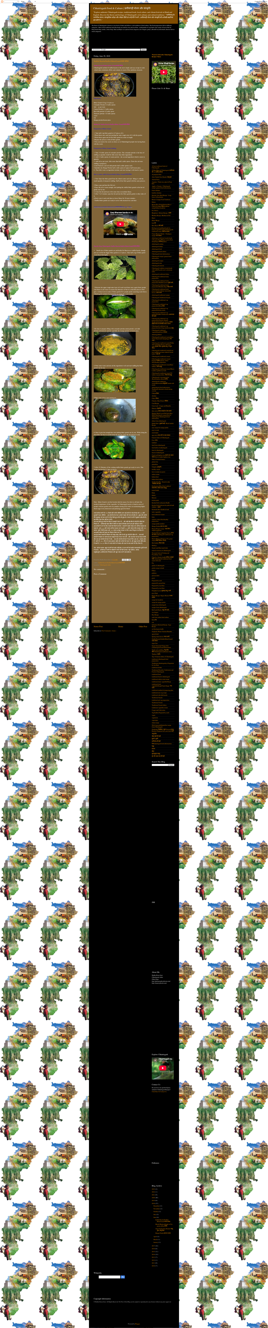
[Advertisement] (130, 40)
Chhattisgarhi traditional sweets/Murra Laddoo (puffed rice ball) (163, 370)
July (154, 1214)
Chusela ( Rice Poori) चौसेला (160, 401)
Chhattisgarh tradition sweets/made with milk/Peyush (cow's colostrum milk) (162, 269)
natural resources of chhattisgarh (161, 550)
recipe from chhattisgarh (159, 605)
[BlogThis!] (125, 560)
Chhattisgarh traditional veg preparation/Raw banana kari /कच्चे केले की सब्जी (163, 314)
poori (153, 578)
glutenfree (155, 464)
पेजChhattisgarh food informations (162, 744)
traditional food (156, 674)
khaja (153, 493)
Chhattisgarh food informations (161, 254)
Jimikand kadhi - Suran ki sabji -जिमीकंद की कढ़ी (161, 482)
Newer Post (98, 626)
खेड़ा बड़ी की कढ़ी (156, 736)
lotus (153, 517)
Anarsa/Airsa (155, 179)
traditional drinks (157, 667)
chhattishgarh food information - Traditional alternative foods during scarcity (162, 389)
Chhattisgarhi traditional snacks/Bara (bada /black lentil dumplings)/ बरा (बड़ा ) (162, 338)
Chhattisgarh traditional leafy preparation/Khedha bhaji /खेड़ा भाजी (162, 286)
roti (153, 622)
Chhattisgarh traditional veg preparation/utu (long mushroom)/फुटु (163, 327)
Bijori (153, 218)
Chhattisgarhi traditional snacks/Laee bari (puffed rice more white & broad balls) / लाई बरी (162, 352)
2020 (153, 1198)
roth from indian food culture (160, 617)
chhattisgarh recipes (157, 261)
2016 (153, 1249)
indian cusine (155, 474)
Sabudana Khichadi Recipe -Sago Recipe (161, 625)
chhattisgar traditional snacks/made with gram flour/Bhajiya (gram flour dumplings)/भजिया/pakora (162, 239)
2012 (153, 1260)
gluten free (155, 462)
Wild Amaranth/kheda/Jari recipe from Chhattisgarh (161, 726)
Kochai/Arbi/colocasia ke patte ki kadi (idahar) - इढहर (163, 506)
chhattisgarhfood (157, 334)
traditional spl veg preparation (160, 700)
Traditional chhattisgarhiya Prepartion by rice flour (163, 664)
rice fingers (155, 612)
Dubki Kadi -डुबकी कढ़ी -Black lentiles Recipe (163, 424)
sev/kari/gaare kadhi (158, 629)
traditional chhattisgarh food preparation (160, 660)
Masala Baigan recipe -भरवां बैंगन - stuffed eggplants (161, 529)
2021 (153, 1195)
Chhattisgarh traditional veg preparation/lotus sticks (160, 309)
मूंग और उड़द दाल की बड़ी (158, 756)
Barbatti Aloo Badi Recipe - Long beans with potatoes (161, 196)
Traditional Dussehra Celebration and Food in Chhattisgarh (162, 671)
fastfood (154, 443)
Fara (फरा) (155, 440)
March (155, 1239)
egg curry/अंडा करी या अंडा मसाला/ (161, 435)
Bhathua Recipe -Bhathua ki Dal (161, 215)
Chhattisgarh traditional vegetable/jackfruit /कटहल (159, 331)
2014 (153, 1254)
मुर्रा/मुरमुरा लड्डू (156, 753)
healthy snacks (156, 469)
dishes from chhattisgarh (159, 421)
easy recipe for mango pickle (160, 428)
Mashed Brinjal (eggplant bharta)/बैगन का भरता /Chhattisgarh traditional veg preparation (163, 534)
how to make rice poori (158, 472)
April (155, 1236)
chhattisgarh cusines (157, 244)
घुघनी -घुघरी (155, 738)
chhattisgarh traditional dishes (160, 274)
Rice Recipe (155, 615)
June (154, 1217)
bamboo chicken (156, 193)
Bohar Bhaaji (155, 220)
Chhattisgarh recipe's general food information (161, 257)
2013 (153, 1257)
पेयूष (153, 746)
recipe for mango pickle (159, 602)
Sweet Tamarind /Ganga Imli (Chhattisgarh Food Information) (161, 646)
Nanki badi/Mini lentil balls (160, 548)
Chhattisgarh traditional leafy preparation (160, 277)
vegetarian (155, 718)
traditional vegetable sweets (160, 708)
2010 (153, 1266)
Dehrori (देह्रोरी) (156, 408)
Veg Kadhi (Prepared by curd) (160, 713)
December (156, 1206)
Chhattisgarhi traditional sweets (161, 356)
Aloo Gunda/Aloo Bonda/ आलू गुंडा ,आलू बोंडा (164, 1229)
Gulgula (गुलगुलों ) (157, 467)
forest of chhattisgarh (158, 453)
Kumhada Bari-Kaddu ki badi (160, 509)
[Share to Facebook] (130, 560)
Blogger (137, 1324)
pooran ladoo (155, 575)
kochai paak (155, 500)
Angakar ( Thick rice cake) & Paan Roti (162, 183)
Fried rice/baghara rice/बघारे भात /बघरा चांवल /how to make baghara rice (162, 456)
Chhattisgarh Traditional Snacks (161, 297)
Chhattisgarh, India (105, 565)
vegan (153, 715)
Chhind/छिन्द (155, 393)
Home (120, 626)
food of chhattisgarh (157, 450)
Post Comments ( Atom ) (109, 631)
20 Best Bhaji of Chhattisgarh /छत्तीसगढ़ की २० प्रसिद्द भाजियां (163, 171)
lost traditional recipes (158, 514)
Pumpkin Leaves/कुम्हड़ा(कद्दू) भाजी (161, 591)
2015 (153, 1252)
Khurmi (154, 498)
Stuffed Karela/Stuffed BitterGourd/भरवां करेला (111, 61)
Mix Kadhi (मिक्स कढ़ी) (158, 543)
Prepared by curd (157, 580)
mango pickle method (158, 524)
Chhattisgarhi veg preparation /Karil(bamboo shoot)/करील (160, 378)
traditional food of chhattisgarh (161, 677)
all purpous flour (156, 174)
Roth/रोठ (154, 620)
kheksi (154, 495)
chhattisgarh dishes (157, 246)
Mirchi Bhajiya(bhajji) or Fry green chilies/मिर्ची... (164, 1225)
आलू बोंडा (154, 733)
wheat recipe (155, 723)
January (155, 1242)
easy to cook (155, 430)
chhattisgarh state (157, 263)
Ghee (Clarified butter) (158, 459)
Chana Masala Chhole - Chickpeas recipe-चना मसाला (161, 234)
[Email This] (123, 560)
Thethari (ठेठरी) (156, 654)
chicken (154, 396)
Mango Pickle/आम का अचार (159, 526)
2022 (153, 1192)
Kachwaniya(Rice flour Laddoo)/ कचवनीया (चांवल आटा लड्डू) (161, 487)
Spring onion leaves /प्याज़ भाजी (160, 636)
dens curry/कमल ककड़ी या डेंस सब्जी (161, 411)
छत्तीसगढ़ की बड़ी (156, 741)
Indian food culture (157, 479)
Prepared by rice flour (158, 586)
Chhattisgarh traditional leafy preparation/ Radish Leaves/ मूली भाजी (162, 281)
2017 (153, 1246)
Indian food (155, 477)
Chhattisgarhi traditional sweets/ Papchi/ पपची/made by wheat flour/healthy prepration (161, 360)
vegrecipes (155, 720)
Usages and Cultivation (158, 710)
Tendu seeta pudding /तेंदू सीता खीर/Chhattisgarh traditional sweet (162, 650)
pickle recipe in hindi (158, 568)
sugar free (155, 643)
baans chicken (156, 190)
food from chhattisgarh (158, 445)
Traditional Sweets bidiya (159, 705)
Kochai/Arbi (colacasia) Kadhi (161, 503)
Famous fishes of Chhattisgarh (160, 438)
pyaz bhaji (155, 593)
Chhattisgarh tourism (158, 266)
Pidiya (154, 570)
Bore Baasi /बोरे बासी (157, 225)
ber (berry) (155, 210)
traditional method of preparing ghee (162, 690)
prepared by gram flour (158, 583)
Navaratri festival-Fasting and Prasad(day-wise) (160, 554)
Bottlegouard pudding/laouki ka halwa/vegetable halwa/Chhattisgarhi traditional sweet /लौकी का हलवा (162, 229)
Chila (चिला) (155, 398)
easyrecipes (155, 433)
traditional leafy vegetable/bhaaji (161, 682)
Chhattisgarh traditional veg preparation (160, 301)
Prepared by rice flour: (158, 588)
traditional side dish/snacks (159, 695)
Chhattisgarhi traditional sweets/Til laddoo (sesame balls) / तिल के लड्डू (162, 374)
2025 (153, 1189)
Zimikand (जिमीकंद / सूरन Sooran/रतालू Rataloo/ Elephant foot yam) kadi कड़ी (163, 730)
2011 (153, 1263)
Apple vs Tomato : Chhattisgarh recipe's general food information (161, 187)
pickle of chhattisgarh (158, 565)
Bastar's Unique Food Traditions (161, 199)
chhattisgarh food (157, 249)
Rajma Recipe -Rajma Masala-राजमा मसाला (162, 596)
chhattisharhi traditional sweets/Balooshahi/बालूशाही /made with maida (163, 383)
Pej (153, 563)
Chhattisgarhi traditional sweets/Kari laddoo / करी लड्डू (162, 365)
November (156, 1209)
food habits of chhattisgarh (159, 448)
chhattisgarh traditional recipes (161, 295)
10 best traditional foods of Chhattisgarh (159, 167)
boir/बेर (154, 223)
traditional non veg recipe (159, 693)
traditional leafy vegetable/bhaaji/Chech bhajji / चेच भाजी (162, 685)
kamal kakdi (155, 490)
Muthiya (154, 545)
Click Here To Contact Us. (159, 1092)
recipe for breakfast (157, 600)
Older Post (143, 626)
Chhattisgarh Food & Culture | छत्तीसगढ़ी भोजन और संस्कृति (121, 8)
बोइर (153, 751)
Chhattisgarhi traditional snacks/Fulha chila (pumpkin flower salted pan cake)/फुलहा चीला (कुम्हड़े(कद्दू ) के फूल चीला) (163, 345)
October (155, 1211)
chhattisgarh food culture (159, 251)
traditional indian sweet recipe (160, 679)
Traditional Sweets (157, 703)
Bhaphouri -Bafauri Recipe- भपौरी (161, 213)
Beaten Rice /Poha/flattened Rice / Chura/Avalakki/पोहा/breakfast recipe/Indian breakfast (161, 206)
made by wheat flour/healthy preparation (160, 520)
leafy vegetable (156, 512)
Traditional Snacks (157, 698)
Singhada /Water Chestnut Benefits (162, 631)
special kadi (155, 634)
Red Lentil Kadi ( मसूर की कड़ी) (160, 610)
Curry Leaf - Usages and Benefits (161, 406)
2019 (153, 1200)
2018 (153, 1203)
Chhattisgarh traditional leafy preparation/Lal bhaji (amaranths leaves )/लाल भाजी (161, 290)
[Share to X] (127, 560)
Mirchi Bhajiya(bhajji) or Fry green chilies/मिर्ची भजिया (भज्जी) (162, 539)
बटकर (153, 749)
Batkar (154, 202)
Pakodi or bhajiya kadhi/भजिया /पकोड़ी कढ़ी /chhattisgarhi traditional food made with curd (162, 558)
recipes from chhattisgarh (159, 607)
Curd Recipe (155, 403)
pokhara (154, 573)
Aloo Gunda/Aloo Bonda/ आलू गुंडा (162, 177)
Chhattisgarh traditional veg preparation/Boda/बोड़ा (160, 305)
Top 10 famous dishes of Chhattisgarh (163, 657)
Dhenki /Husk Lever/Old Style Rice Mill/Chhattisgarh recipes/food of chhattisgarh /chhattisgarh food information (162, 415)
